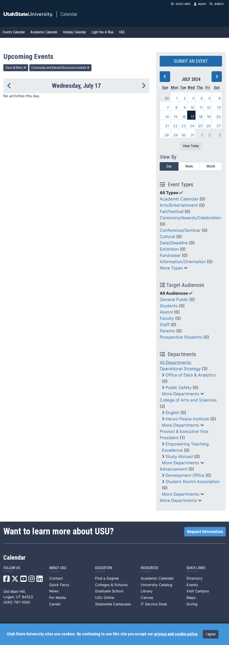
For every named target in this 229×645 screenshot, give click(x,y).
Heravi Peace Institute (187, 418)
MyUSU (202, 4)
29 (175, 135)
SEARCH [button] (219, 4)
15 (176, 116)
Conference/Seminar (180, 230)
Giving (192, 604)
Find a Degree (107, 578)
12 (209, 107)
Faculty (167, 318)
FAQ (122, 32)
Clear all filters (14, 67)
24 (192, 126)
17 (192, 116)
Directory (194, 578)
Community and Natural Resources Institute (59, 67)
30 (166, 98)
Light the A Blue (102, 32)
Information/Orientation (183, 261)
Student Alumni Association (192, 481)
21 (167, 126)
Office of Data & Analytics (190, 375)
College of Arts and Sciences (188, 400)
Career (55, 604)
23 (183, 126)
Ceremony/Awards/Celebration (190, 217)
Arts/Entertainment (179, 205)
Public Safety (178, 387)
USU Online (104, 597)
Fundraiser (170, 255)
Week (189, 166)
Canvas (147, 597)
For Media (57, 597)
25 (200, 126)
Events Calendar (14, 32)
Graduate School (109, 591)
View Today (191, 146)
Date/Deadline (174, 242)
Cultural (167, 236)
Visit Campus (198, 591)
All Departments (175, 362)
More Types (171, 268)
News (54, 591)
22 (175, 126)
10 (192, 107)
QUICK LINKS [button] (183, 4)
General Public (174, 299)
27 (218, 126)
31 (192, 135)
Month (210, 166)
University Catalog (156, 585)
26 (208, 126)
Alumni (166, 312)
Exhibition (169, 249)
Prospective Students (181, 337)
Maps (191, 597)
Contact (56, 578)
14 (167, 116)
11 (201, 107)
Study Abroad (179, 456)
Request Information (205, 531)
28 (166, 135)
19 (209, 116)
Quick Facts (59, 585)
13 (219, 107)
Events (192, 585)
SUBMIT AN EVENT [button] (191, 61)
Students (169, 305)
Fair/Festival (171, 211)
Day (169, 166)
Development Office (184, 475)
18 (201, 116)
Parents (167, 330)
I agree (211, 634)
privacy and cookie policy (175, 634)
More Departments (180, 393)
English (172, 412)
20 (218, 116)
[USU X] (15, 580)
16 (184, 116)
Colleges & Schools (111, 585)
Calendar (69, 14)
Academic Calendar (43, 32)
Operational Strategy (180, 368)
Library (147, 591)
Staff (165, 324)
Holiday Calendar (74, 32)
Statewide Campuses (113, 604)
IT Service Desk (154, 604)
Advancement (173, 469)
